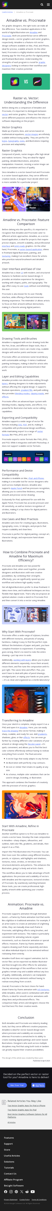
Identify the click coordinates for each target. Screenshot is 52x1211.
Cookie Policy (24, 1200)
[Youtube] (33, 1191)
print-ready (20, 246)
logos (4, 141)
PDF (25, 424)
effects (5, 396)
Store (7, 1149)
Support (8, 1143)
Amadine (34, 32)
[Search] (42, 4)
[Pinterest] (16, 1191)
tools (26, 286)
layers (5, 383)
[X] (21, 1191)
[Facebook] (5, 1191)
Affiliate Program (13, 1179)
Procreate (6, 35)
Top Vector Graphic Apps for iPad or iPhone (26, 1105)
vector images (31, 134)
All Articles (11, 1122)
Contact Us (10, 1173)
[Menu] (48, 4)
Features (9, 1137)
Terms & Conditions (39, 1200)
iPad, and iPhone (36, 478)
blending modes (22, 393)
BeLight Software (14, 1185)
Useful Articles (7, 12)
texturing (6, 256)
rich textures (43, 989)
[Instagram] (11, 1191)
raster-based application (30, 249)
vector (5, 114)
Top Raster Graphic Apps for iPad (22, 1110)
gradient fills (26, 390)
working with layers (22, 660)
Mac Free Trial (16, 1085)
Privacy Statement (10, 1200)
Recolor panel (34, 744)
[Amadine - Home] (5, 5)
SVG (20, 424)
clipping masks (37, 393)
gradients (42, 734)
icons (22, 141)
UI (22, 272)
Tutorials (9, 1167)
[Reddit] (27, 1191)
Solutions (9, 1161)
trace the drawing (10, 730)
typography (13, 141)
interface (6, 246)
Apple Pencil (16, 488)
